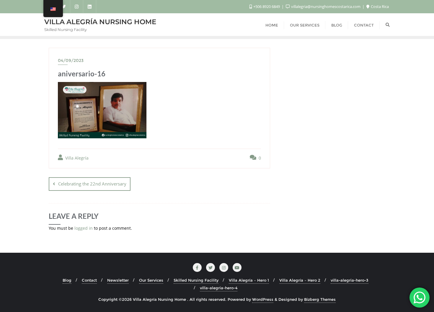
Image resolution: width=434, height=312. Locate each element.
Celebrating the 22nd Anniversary (92, 184)
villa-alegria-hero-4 (218, 287)
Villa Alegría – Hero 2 (299, 280)
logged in (83, 228)
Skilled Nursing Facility (196, 280)
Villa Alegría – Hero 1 (249, 280)
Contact (89, 280)
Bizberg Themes (320, 299)
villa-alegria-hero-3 (349, 280)
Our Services (151, 280)
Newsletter (118, 280)
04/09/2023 (71, 60)
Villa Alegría (76, 158)
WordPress (262, 299)
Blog (67, 280)
